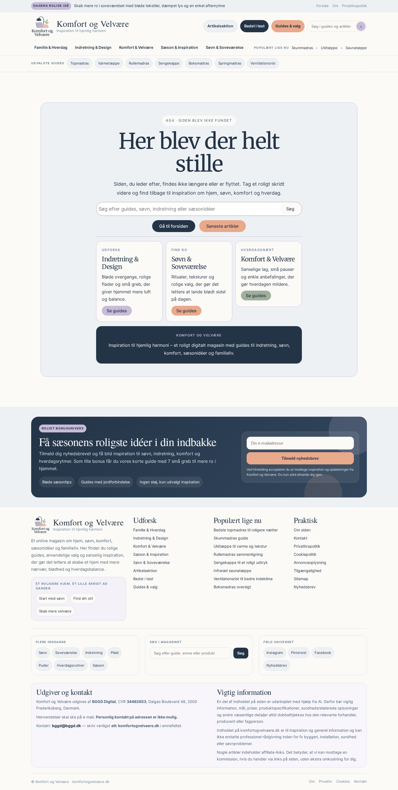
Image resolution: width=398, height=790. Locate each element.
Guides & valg (288, 26)
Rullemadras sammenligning (238, 554)
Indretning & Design (93, 47)
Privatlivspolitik (354, 6)
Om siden (302, 530)
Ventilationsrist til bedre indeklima (243, 578)
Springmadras (229, 63)
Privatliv (325, 781)
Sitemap (301, 578)
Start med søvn (52, 598)
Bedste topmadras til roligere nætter (246, 530)
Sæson (98, 665)
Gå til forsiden (173, 226)
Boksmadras (199, 63)
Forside (322, 6)
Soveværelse (66, 652)
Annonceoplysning (310, 562)
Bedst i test (254, 26)
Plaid (115, 652)
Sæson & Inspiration (179, 47)
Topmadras (79, 63)
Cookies (343, 781)
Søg (290, 208)
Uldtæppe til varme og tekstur (240, 546)
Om (335, 6)
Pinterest (298, 652)
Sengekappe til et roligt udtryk (241, 562)
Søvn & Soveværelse (224, 47)
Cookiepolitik (305, 554)
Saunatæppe (356, 47)
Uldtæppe (329, 47)
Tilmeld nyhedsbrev (300, 458)
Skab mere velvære (55, 611)
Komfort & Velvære (136, 47)
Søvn (43, 652)
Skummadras (302, 47)
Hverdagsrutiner (70, 665)
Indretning (94, 652)
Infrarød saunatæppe (232, 570)
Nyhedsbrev (305, 587)
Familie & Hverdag (50, 47)
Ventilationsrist (263, 63)
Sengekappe (169, 63)
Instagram (274, 652)
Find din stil (83, 598)
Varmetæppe (109, 63)
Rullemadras (139, 63)
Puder (44, 665)
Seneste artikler (222, 226)
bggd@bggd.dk (66, 725)
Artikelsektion (220, 26)
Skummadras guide (231, 538)
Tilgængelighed (307, 570)
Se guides (117, 310)
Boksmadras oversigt (232, 587)
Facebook (323, 652)
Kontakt (300, 538)
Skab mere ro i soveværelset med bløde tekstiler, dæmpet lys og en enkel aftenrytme (149, 5)
